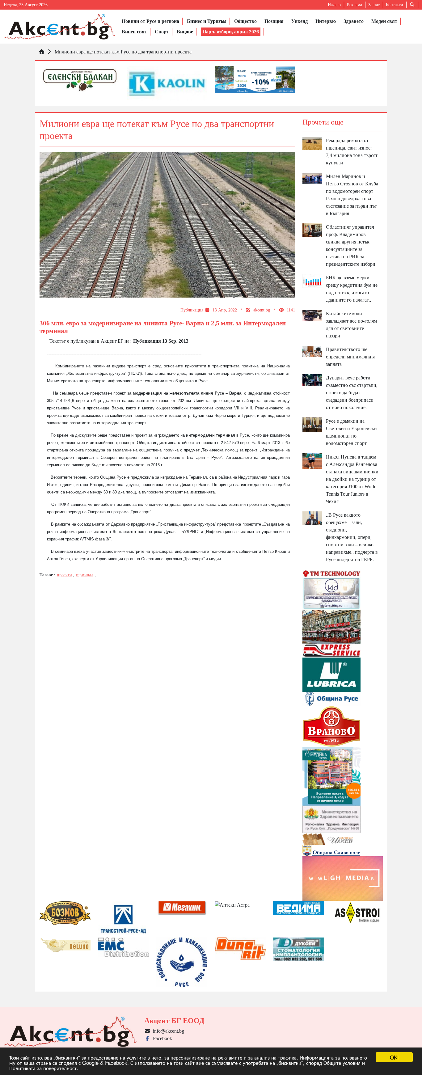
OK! (394, 1057)
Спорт (162, 31)
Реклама (354, 4)
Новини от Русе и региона (150, 21)
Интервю (325, 21)
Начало (334, 4)
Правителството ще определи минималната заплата (350, 357)
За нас (374, 4)
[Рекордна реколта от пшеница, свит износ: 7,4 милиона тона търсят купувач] (312, 143)
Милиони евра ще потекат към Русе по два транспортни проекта (123, 51)
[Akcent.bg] (59, 26)
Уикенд (299, 21)
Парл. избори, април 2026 (230, 31)
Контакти (394, 4)
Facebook (161, 1038)
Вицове (185, 31)
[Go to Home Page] (42, 51)
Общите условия (342, 1062)
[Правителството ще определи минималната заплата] (312, 350)
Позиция (274, 21)
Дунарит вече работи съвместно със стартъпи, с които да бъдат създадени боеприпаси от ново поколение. (352, 392)
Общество (245, 21)
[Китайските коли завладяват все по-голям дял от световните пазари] (312, 315)
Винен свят (134, 31)
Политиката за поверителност (43, 1068)
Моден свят (384, 21)
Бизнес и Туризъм (206, 21)
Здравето (354, 21)
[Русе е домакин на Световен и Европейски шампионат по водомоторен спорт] (312, 424)
